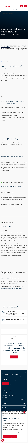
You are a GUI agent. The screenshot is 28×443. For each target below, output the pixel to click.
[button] (2, 440)
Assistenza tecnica (14, 313)
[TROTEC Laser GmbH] (7, 6)
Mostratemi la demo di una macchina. (14, 320)
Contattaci (5, 383)
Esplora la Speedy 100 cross (10, 437)
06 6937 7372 (23, 399)
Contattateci (14, 357)
